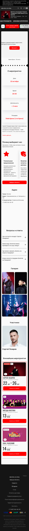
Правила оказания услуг (14, 496)
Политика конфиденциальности (14, 499)
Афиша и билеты (14, 480)
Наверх (25, 476)
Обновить (14, 48)
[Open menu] (27, 8)
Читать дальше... (7, 135)
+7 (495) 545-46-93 (7, 202)
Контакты (14, 506)
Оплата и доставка (14, 493)
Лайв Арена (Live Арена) (6, 8)
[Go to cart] (24, 8)
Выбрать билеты (14, 182)
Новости (14, 483)
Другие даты (3, 26)
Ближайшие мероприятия (20, 21)
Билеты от (14, 388)
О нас (14, 489)
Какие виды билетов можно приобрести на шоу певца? (10, 244)
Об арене (14, 486)
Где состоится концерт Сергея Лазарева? (11, 237)
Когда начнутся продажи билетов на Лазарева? (12, 259)
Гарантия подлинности (14, 503)
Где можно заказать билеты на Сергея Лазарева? (11, 252)
